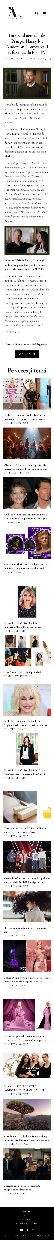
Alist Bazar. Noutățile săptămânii (22, 672)
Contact (27, 1212)
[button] (37, 13)
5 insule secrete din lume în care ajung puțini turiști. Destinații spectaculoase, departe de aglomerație (25, 1139)
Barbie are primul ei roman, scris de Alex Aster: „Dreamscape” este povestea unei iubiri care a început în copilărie (26, 1040)
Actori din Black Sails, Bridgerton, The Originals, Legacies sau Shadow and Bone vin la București (26, 568)
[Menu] (44, 14)
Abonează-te (27, 354)
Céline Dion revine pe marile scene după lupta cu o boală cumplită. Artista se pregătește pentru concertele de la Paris (27, 981)
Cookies (27, 1220)
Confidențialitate (27, 1224)
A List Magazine (13, 58)
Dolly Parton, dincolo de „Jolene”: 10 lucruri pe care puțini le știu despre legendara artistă (25, 418)
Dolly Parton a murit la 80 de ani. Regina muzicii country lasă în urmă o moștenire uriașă (25, 725)
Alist (27, 1216)
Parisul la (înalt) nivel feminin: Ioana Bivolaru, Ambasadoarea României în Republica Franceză (25, 774)
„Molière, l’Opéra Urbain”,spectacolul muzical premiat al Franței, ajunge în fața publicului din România (25, 468)
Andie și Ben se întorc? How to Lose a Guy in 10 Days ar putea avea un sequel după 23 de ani (26, 518)
